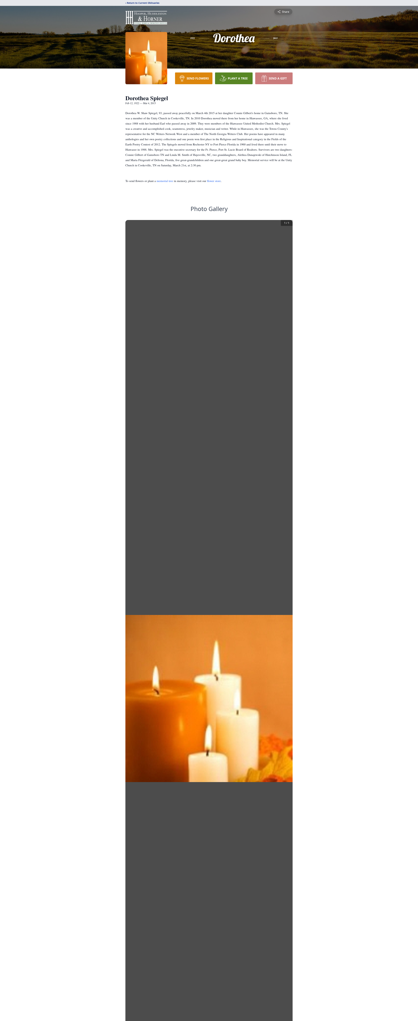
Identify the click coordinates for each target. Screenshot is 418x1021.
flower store (214, 181)
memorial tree (165, 181)
